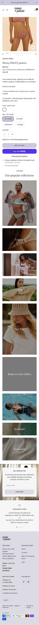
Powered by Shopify (29, 606)
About (24, 549)
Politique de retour (8, 586)
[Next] (36, 54)
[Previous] (3, 54)
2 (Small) (19, 119)
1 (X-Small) (8, 119)
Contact (24, 553)
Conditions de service (9, 593)
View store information (11, 165)
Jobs (23, 562)
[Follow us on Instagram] (28, 582)
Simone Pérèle (7, 59)
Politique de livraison (9, 590)
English (6, 600)
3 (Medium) (8, 125)
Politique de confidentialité (7, 581)
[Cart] (35, 10)
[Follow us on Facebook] (24, 582)
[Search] (7, 10)
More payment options (19, 156)
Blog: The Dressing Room (28, 557)
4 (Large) (20, 125)
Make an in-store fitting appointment (15, 140)
